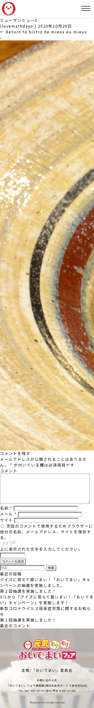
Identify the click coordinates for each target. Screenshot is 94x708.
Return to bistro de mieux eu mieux (43, 32)
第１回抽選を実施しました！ (28, 620)
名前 (6, 508)
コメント (8, 471)
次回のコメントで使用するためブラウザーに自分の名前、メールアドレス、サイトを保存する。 (46, 531)
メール (8, 514)
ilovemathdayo (16, 26)
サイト (6, 520)
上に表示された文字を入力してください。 (41, 549)
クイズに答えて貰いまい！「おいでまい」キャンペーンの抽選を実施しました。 (45, 582)
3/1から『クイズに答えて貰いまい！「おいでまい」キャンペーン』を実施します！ (47, 599)
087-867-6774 (34, 691)
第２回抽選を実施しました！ (28, 591)
